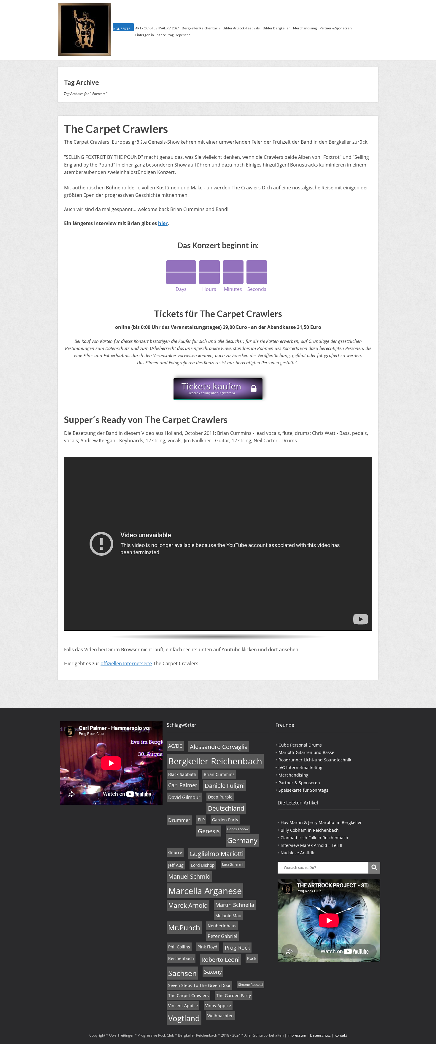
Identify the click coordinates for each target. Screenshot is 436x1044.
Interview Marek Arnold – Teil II (311, 845)
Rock (251, 958)
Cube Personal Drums (300, 745)
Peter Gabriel (222, 936)
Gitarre (175, 852)
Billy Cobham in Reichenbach (310, 830)
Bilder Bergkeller (276, 28)
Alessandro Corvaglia (219, 747)
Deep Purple (220, 797)
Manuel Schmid (189, 876)
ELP (201, 820)
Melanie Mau (228, 915)
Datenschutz (320, 1035)
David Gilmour (184, 797)
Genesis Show (238, 829)
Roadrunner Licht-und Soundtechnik (315, 760)
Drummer (179, 820)
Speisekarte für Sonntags (303, 790)
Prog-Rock (237, 947)
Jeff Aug (176, 865)
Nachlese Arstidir (298, 853)
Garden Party (225, 820)
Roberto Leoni (220, 960)
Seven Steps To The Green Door (199, 985)
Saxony (213, 971)
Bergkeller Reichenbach (201, 28)
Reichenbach (181, 958)
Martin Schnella (234, 904)
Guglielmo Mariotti (217, 854)
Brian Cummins (219, 774)
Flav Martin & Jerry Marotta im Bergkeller (321, 822)
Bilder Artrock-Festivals (241, 28)
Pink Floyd (207, 947)
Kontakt (341, 1035)
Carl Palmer (182, 785)
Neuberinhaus (222, 926)
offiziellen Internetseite (126, 663)
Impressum (296, 1035)
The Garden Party (233, 995)
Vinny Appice (218, 1005)
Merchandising (305, 28)
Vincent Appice (183, 1005)
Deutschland (226, 808)
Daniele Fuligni (225, 786)
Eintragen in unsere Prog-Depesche (163, 35)
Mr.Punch (184, 927)
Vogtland (184, 1018)
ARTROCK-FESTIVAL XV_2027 (157, 28)
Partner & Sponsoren (336, 28)
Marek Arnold (188, 905)
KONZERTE (121, 29)
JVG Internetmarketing (300, 767)
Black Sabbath (182, 774)
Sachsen (182, 973)
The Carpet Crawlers (116, 128)
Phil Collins (179, 947)
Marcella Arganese (205, 891)
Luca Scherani (232, 864)
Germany (242, 840)
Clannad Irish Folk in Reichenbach (314, 837)
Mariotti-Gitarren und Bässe (306, 752)
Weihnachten (220, 1015)
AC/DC (175, 746)
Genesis (209, 831)
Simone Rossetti (250, 985)
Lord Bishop (203, 865)
